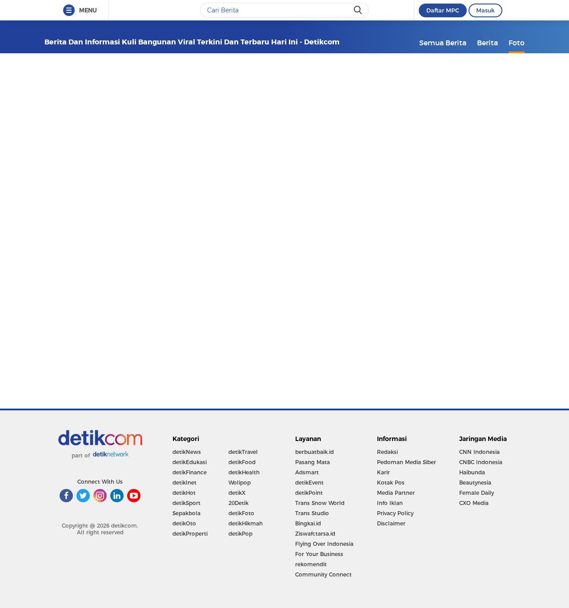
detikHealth (244, 472)
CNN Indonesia (479, 452)
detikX (236, 492)
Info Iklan (390, 503)
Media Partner (396, 492)
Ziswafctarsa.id (315, 533)
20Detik (238, 503)
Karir (383, 472)
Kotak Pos (391, 482)
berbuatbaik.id (314, 452)
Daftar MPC (442, 10)
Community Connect (323, 574)
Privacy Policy (395, 513)
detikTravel (243, 452)
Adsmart (307, 472)
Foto (517, 42)
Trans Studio (312, 513)
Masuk (485, 10)
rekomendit (311, 564)
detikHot (184, 492)
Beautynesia (475, 482)
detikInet (184, 482)
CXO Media (474, 503)
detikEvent (309, 482)
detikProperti (190, 533)
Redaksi (387, 452)
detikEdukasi (189, 462)
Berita (487, 42)
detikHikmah (245, 523)
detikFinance (189, 472)
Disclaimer (391, 523)
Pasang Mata (312, 462)
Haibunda (472, 472)
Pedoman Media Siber (406, 462)
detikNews (186, 452)
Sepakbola (186, 513)
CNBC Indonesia (480, 462)
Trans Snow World (320, 503)
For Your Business (319, 554)
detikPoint (309, 492)
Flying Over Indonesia (324, 543)
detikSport (186, 503)
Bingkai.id (308, 523)
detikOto (184, 523)
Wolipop (239, 482)
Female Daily (476, 492)
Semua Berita (442, 42)
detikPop (240, 533)
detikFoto (241, 513)
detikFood (242, 462)
